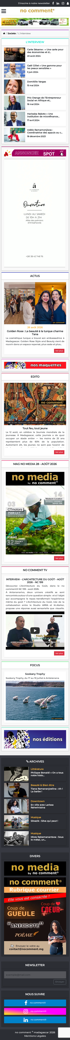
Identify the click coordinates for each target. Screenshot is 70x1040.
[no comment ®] (68, 3)
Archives (36, 761)
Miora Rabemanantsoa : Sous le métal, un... (47, 838)
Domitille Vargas (36, 81)
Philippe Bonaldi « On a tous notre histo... (47, 774)
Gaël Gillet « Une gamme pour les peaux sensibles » (44, 67)
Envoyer (59, 981)
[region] (35, 341)
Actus (35, 276)
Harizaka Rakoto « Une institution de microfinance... (43, 115)
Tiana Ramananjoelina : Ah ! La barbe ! (47, 790)
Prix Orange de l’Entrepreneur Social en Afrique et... (44, 99)
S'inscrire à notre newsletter (34, 3)
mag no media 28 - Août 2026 (35, 464)
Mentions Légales (35, 1035)
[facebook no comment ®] (53, 3)
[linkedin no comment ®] (58, 3)
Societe (12, 33)
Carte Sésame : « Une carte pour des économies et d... (45, 50)
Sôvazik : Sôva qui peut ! (44, 820)
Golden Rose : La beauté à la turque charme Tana (35, 333)
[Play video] (35, 631)
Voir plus (59, 351)
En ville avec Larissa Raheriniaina (42, 806)
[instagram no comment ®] (63, 3)
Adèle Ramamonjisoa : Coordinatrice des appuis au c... (45, 131)
